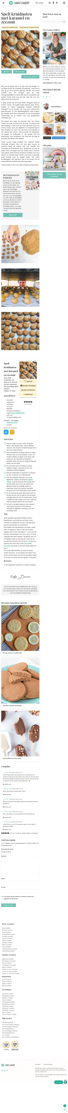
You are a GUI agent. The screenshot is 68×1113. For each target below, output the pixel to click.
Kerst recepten (6, 1012)
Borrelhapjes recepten (8, 961)
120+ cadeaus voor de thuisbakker (54, 175)
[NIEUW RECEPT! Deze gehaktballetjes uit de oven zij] (60, 117)
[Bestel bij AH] (6, 432)
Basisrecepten (6, 928)
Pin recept (20, 72)
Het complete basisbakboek (10, 1037)
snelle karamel (11, 423)
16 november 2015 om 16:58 (15, 811)
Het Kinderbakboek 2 (8, 1033)
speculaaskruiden (18, 413)
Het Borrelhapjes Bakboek (10, 1026)
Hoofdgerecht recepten (9, 965)
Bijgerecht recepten (8, 959)
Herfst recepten (7, 983)
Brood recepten (7, 963)
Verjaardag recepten (8, 996)
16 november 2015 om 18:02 (15, 822)
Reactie (4, 856)
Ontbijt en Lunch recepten (10, 969)
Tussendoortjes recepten (9, 949)
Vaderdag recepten (8, 1006)
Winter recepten (7, 985)
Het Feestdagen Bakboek (9, 1031)
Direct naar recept (30, 76)
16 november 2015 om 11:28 (16, 788)
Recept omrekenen (28, 390)
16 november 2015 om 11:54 (15, 799)
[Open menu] (3, 3)
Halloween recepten (8, 1008)
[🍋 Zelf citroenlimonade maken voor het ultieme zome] (48, 117)
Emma (6, 811)
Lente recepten (6, 979)
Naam (3, 878)
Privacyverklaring (48, 1064)
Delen (7, 72)
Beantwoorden (7, 784)
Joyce (6, 772)
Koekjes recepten (7, 942)
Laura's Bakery (19, 3)
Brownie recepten (7, 930)
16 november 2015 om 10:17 (15, 772)
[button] (25, 402)
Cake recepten (6, 932)
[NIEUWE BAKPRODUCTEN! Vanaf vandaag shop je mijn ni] (60, 129)
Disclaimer (38, 1064)
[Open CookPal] (65, 1082)
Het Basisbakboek (7, 1022)
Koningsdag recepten (8, 1002)
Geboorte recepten (8, 994)
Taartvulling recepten (8, 951)
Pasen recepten (7, 1000)
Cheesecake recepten (8, 934)
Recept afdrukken (29, 386)
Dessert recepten (7, 938)
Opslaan (29, 381)
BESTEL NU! (13, 215)
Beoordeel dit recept (7, 849)
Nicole (6, 799)
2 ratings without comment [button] (28, 833)
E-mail (3, 887)
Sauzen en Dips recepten (9, 971)
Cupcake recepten (7, 936)
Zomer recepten (7, 981)
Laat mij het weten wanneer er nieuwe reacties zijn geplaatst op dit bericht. (19, 897)
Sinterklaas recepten (8, 1010)
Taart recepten (6, 947)
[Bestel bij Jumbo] (12, 432)
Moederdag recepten (8, 1004)
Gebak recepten (7, 940)
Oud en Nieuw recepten (9, 1014)
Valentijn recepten (7, 998)
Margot (6, 788)
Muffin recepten (7, 945)
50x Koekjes (6, 1035)
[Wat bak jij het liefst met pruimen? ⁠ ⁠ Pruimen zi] (48, 129)
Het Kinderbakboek (8, 1029)
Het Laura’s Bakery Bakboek (10, 1024)
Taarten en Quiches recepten (11, 973)
